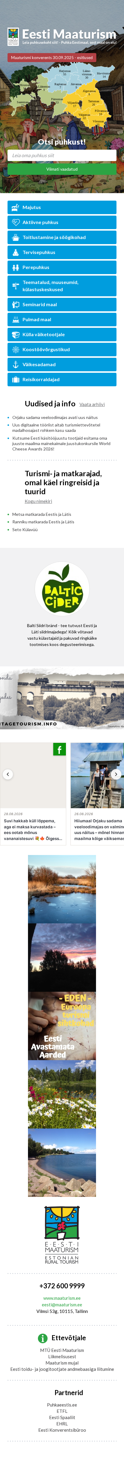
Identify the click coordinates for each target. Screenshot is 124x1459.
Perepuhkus (36, 267)
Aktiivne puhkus (40, 222)
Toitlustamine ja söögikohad (54, 237)
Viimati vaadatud (62, 169)
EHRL (62, 1423)
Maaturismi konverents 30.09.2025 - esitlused (52, 57)
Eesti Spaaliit (62, 1417)
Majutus (32, 207)
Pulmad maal (37, 319)
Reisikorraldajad (41, 379)
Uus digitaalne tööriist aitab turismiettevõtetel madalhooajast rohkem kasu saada (56, 427)
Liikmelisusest (62, 1356)
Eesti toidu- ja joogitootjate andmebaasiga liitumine (62, 1369)
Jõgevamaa (89, 92)
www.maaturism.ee (62, 1298)
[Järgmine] (116, 774)
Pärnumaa (57, 100)
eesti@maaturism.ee (62, 1304)
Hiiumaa (25, 86)
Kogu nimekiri (38, 501)
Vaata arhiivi (92, 404)
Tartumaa (93, 103)
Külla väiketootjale (44, 334)
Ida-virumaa (104, 75)
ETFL (62, 1411)
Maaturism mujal (62, 1362)
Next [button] (109, 609)
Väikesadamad (39, 364)
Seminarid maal (40, 304)
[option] (62, 605)
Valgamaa (84, 116)
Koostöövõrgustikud (46, 349)
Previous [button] (15, 609)
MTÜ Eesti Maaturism (62, 1350)
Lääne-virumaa (86, 74)
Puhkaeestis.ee (62, 1404)
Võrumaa (98, 123)
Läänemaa (44, 88)
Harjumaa (64, 72)
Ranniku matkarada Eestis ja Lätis (43, 521)
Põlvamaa (101, 112)
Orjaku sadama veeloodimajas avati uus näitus (55, 417)
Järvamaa (76, 85)
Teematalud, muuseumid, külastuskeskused (51, 285)
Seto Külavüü (25, 529)
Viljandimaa (74, 104)
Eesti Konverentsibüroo (62, 1430)
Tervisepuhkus (39, 252)
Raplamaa (60, 85)
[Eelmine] (7, 774)
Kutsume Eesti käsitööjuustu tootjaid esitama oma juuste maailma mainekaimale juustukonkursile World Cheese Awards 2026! (61, 443)
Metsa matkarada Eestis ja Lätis (41, 514)
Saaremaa (22, 103)
